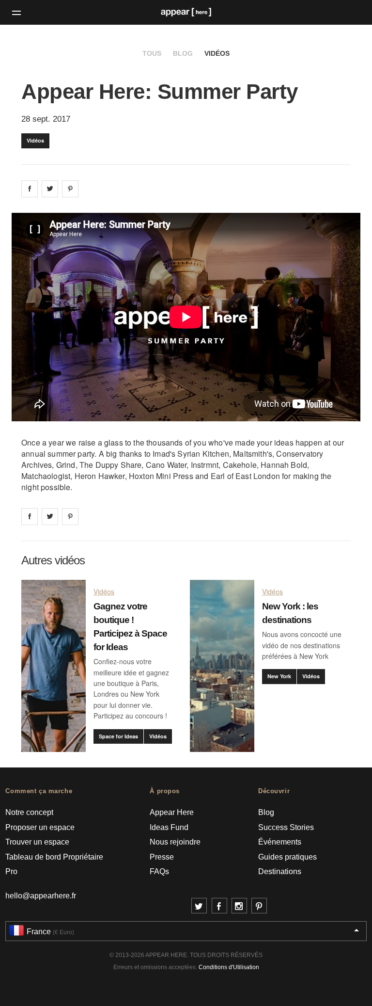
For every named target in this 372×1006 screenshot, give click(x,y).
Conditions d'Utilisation (229, 967)
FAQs (159, 871)
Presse (162, 857)
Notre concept (29, 812)
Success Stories (286, 827)
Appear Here (172, 812)
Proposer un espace (40, 827)
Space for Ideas (118, 736)
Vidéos (217, 53)
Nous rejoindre (175, 842)
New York (279, 676)
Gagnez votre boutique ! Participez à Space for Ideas (130, 626)
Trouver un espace (37, 842)
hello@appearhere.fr (40, 896)
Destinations (279, 871)
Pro (11, 871)
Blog (183, 53)
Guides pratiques (287, 857)
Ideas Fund (169, 827)
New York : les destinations (290, 613)
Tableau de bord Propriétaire (54, 857)
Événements (279, 842)
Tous (151, 53)
